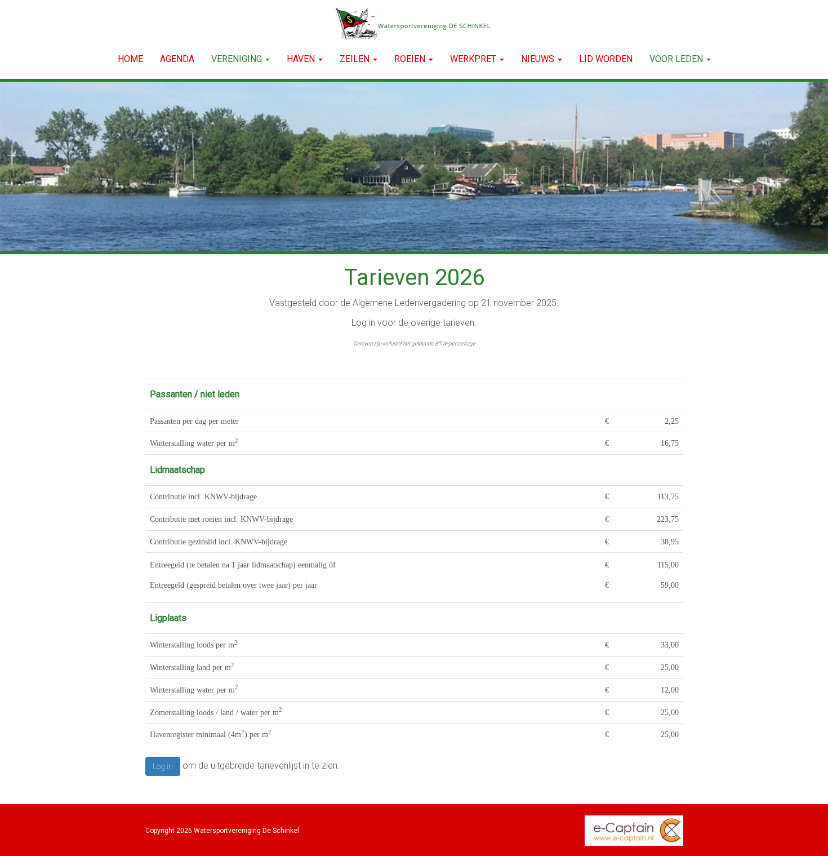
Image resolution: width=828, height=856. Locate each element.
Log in (163, 766)
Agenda (177, 59)
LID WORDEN (606, 59)
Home (130, 59)
